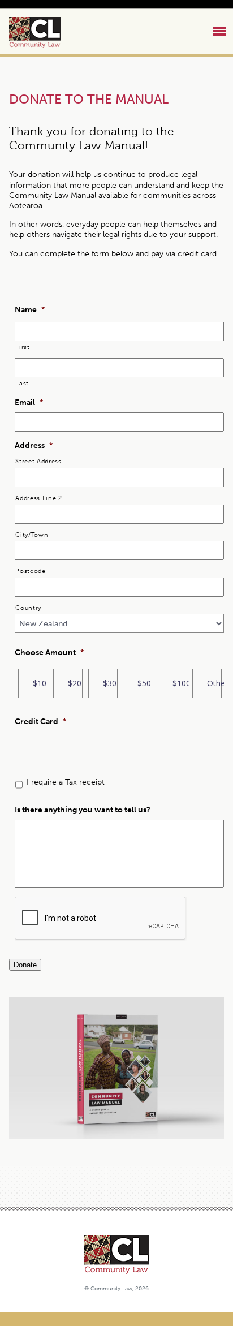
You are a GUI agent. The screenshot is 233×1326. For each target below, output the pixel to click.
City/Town (31, 535)
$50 (144, 683)
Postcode (30, 571)
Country (28, 608)
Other (214, 683)
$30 (109, 683)
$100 (179, 683)
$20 (74, 683)
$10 (39, 683)
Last (22, 383)
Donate (25, 965)
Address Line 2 (38, 498)
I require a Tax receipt (66, 782)
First (22, 347)
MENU (220, 31)
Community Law (48, 32)
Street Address (38, 461)
